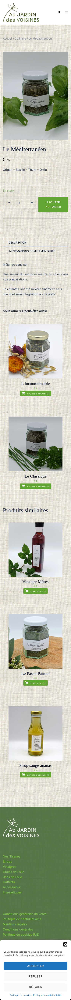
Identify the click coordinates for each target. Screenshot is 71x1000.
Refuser (35, 976)
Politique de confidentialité (47, 995)
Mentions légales (15, 924)
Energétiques (12, 892)
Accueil (7, 38)
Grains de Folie (13, 872)
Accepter (35, 966)
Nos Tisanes (11, 856)
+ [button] (32, 202)
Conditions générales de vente (25, 914)
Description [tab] (17, 242)
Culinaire (20, 38)
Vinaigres (9, 867)
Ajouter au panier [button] (37, 394)
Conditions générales (18, 929)
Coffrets (9, 882)
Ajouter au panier (53, 204)
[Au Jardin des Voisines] (21, 12)
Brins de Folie (12, 877)
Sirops (7, 861)
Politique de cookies (20, 995)
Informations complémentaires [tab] (32, 251)
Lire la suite (38, 591)
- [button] (9, 202)
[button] (65, 944)
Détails (35, 987)
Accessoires (11, 887)
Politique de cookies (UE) (21, 934)
